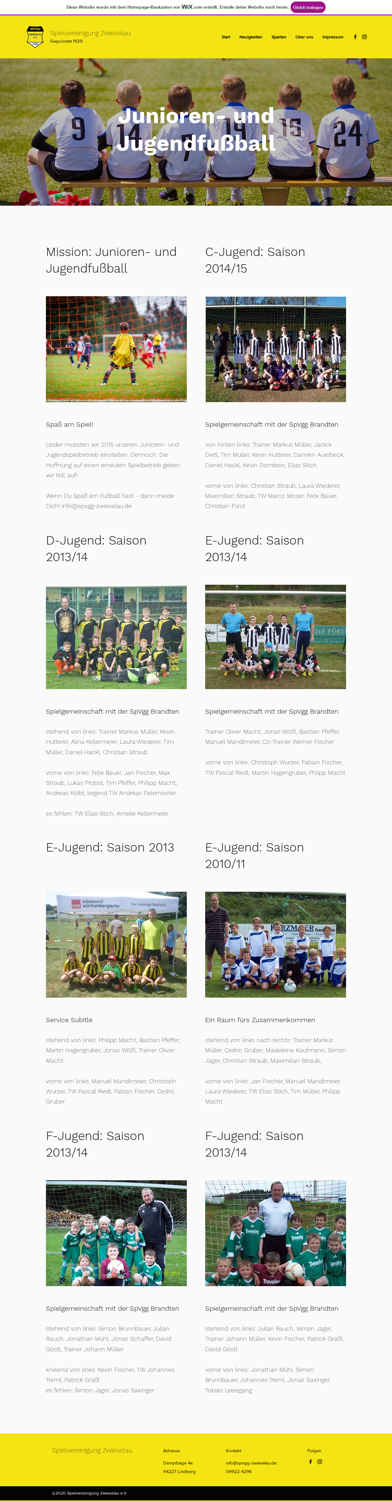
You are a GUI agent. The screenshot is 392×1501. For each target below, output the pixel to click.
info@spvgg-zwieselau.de (97, 506)
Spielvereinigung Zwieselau (90, 33)
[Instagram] (364, 37)
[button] (279, 36)
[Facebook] (355, 37)
